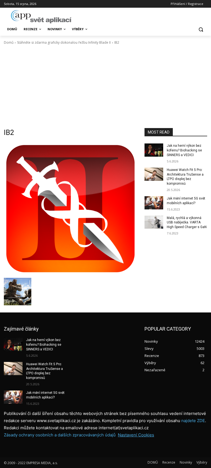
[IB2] (70, 208)
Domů (8, 42)
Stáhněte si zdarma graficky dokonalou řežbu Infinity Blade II (64, 42)
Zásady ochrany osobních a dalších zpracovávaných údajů (60, 434)
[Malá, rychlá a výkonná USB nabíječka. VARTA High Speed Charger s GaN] (154, 222)
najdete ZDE (193, 420)
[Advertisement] (105, 86)
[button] (200, 29)
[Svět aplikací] (41, 16)
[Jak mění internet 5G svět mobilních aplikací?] (154, 202)
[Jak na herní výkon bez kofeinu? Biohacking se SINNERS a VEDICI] (154, 150)
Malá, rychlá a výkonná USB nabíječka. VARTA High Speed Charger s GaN (187, 222)
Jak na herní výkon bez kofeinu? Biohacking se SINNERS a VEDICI (184, 150)
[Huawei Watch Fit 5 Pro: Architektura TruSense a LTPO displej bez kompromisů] (154, 174)
